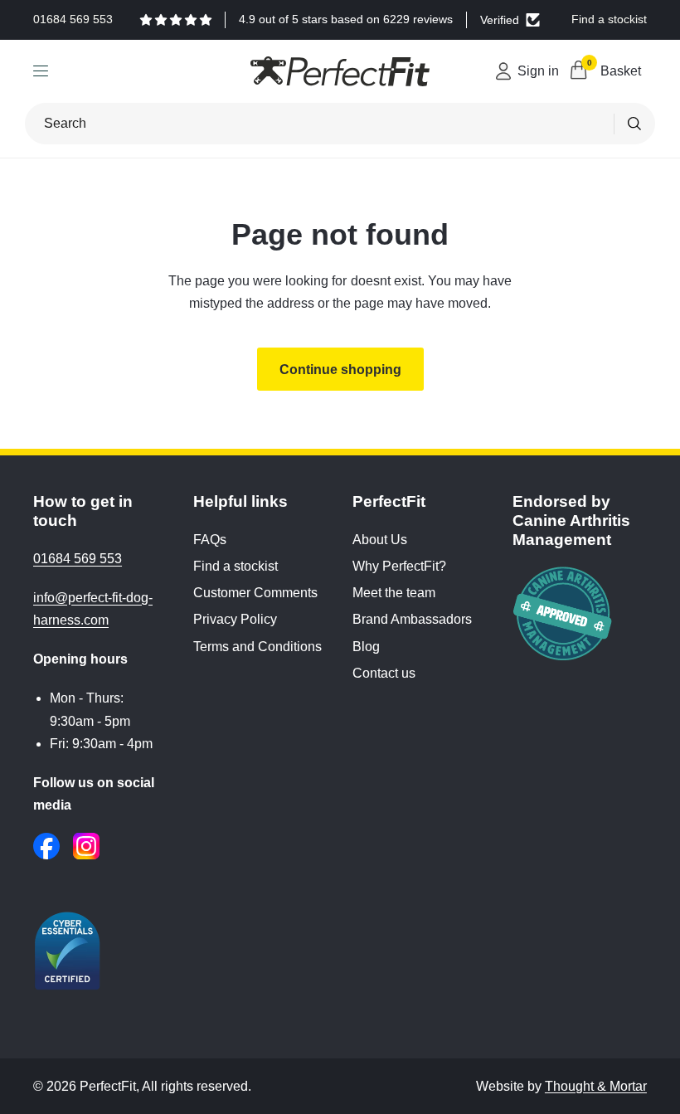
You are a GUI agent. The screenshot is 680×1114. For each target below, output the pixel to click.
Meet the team (393, 593)
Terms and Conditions (257, 647)
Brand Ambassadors (412, 619)
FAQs (209, 540)
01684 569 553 (77, 559)
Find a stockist (235, 566)
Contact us (383, 673)
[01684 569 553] (73, 20)
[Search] (634, 123)
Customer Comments (255, 593)
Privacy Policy (235, 619)
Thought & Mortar (596, 1086)
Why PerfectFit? (399, 566)
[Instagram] (86, 846)
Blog (366, 647)
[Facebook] (46, 846)
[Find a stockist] (609, 20)
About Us (379, 540)
